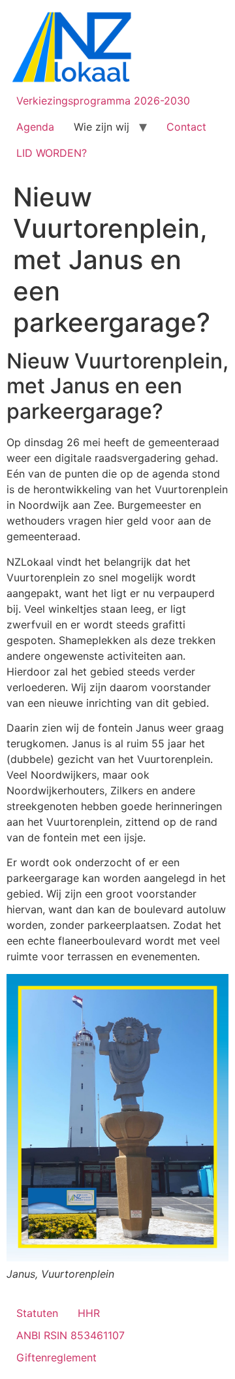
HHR (89, 1313)
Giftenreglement (56, 1357)
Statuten (37, 1313)
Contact (186, 126)
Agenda (35, 126)
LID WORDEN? (51, 152)
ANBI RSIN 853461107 (70, 1335)
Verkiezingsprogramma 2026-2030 (103, 100)
